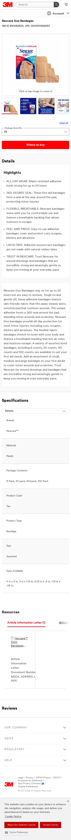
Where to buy (35, 145)
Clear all (63, 123)
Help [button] (8, 760)
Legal (20, 777)
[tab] (26, 623)
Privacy (29, 777)
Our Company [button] (16, 727)
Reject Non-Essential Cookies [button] (21, 825)
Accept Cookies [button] (50, 825)
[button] (16, 833)
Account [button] (58, 13)
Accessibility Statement (30, 780)
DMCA (57, 777)
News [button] (9, 738)
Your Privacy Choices (29, 783)
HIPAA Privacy (43, 777)
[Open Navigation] (66, 4)
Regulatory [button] (15, 749)
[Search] (56, 4)
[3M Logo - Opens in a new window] (8, 4)
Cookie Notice (13, 816)
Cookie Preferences (28, 786)
